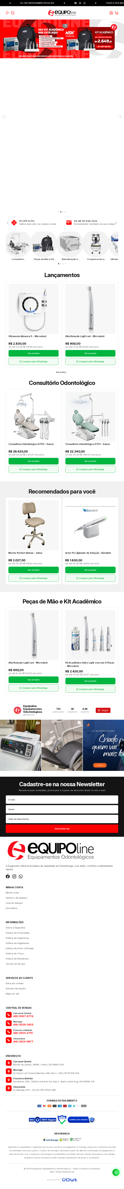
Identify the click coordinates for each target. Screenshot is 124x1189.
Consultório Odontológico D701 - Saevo (87, 444)
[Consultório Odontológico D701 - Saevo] (90, 417)
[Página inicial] (62, 12)
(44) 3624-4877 (23, 1041)
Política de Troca (14, 953)
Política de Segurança (17, 938)
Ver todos (61, 372)
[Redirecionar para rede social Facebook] (49, 3)
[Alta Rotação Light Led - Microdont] (90, 309)
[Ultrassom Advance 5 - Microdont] (34, 309)
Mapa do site (12, 993)
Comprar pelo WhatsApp (35, 361)
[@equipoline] (17, 710)
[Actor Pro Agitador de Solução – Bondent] (90, 525)
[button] (7, 13)
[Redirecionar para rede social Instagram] (53, 3)
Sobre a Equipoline (15, 927)
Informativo (11, 908)
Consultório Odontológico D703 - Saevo (31, 444)
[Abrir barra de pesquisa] (13, 13)
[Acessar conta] (111, 12)
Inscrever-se (62, 828)
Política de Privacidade (18, 933)
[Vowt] (62, 1179)
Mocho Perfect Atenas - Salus (25, 552)
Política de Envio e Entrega (19, 948)
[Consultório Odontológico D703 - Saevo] (34, 417)
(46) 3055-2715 (23, 1033)
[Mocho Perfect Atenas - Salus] (33, 525)
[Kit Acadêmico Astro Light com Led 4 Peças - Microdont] (90, 635)
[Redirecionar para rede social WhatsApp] (58, 3)
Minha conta (12, 892)
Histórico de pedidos (16, 897)
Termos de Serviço (15, 964)
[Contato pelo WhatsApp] (116, 1172)
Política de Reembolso (17, 958)
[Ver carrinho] (116, 13)
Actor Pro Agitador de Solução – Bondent (88, 552)
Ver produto (34, 353)
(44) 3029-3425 (23, 1024)
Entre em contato (15, 983)
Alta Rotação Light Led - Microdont (84, 336)
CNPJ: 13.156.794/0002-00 (62, 1172)
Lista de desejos (14, 903)
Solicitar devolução (16, 988)
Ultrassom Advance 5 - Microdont (27, 336)
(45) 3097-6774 (23, 1016)
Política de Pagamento (17, 943)
